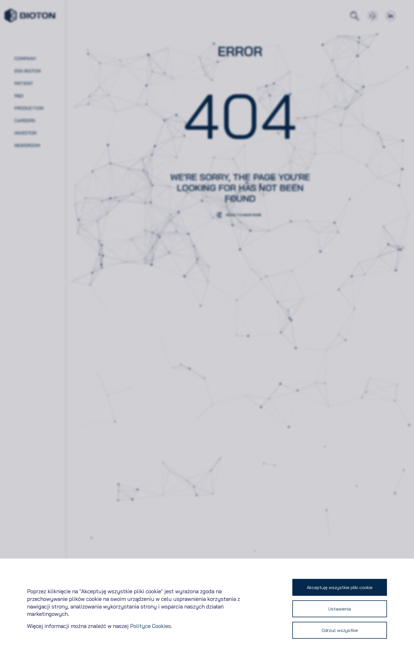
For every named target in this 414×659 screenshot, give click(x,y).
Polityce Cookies (150, 626)
